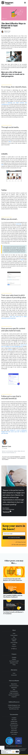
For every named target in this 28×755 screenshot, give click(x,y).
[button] (25, 2)
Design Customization (14, 693)
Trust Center (14, 734)
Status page (14, 638)
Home (14, 633)
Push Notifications (14, 691)
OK (17, 751)
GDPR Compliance (14, 732)
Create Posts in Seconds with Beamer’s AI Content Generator (12, 579)
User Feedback (5, 459)
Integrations (14, 696)
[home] (7, 3)
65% (2, 164)
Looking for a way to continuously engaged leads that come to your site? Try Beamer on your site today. (14, 431)
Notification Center (14, 662)
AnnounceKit (14, 675)
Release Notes (14, 683)
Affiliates (14, 640)
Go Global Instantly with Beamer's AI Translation (13, 612)
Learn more (13, 752)
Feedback (14, 659)
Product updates (14, 635)
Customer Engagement (15, 456)
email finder (18, 224)
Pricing (14, 664)
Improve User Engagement (14, 694)
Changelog (14, 657)
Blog (14, 637)
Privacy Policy (14, 728)
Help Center (14, 719)
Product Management (11, 458)
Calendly (22, 259)
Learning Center (14, 721)
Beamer (10, 349)
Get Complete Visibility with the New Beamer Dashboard (12, 596)
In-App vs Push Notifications (14, 707)
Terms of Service (14, 726)
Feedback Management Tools (14, 705)
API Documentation (14, 725)
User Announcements (14, 685)
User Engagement (21, 458)
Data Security (14, 730)
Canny (14, 673)
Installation (14, 717)
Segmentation (14, 687)
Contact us (14, 646)
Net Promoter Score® (14, 661)
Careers (14, 644)
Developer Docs (14, 723)
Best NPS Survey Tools (14, 708)
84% (9, 141)
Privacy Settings (14, 642)
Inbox (14, 689)
